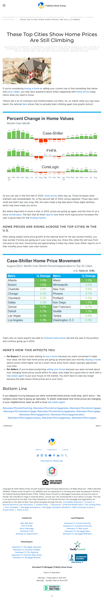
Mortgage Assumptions (31, 507)
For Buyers (28, 51)
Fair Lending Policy (93, 504)
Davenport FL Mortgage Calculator (26, 547)
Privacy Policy (8, 510)
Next (98, 426)
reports (49, 214)
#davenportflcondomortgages (85, 408)
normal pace (15, 214)
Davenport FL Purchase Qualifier (26, 550)
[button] (4, 5)
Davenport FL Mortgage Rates (77, 531)
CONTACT (52, 450)
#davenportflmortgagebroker (34, 414)
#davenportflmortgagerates (56, 417)
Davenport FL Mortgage (56, 49)
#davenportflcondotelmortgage (20, 411)
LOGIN (65, 450)
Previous (8, 426)
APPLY (39, 450)
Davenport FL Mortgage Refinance (77, 534)
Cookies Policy (42, 504)
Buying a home (93, 359)
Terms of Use (23, 510)
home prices (82, 91)
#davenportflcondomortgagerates (50, 408)
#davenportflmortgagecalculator (67, 414)
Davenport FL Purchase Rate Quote (27, 555)
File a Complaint (12, 507)
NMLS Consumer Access (82, 507)
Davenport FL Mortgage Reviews (27, 557)
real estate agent (15, 375)
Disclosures (56, 504)
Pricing (84, 51)
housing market (38, 217)
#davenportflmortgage (88, 411)
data (24, 104)
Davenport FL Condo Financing (23, 49)
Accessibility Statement (73, 502)
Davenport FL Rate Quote (77, 528)
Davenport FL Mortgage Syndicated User (40, 47)
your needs (14, 91)
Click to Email (26, 526)
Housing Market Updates (65, 51)
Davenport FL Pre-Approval (26, 552)
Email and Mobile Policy (73, 504)
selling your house (56, 369)
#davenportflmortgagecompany (24, 417)
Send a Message (27, 528)
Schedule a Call (26, 531)
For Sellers (43, 51)
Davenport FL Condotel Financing (77, 526)
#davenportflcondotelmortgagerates (56, 411)
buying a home (31, 88)
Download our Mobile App (52, 461)
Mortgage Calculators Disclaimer (56, 507)
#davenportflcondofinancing (17, 408)
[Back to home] (52, 5)
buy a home (52, 356)
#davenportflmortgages (84, 417)
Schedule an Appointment (27, 534)
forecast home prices (55, 338)
